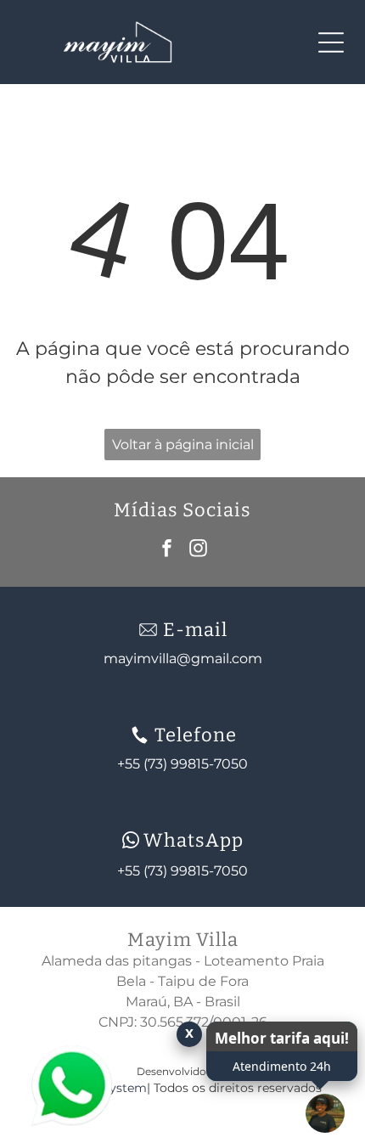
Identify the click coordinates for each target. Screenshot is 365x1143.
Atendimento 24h (282, 1066)
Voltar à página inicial (183, 444)
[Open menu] (331, 42)
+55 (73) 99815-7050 (182, 871)
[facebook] (167, 550)
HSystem (120, 1087)
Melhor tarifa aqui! (282, 1038)
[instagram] (198, 550)
